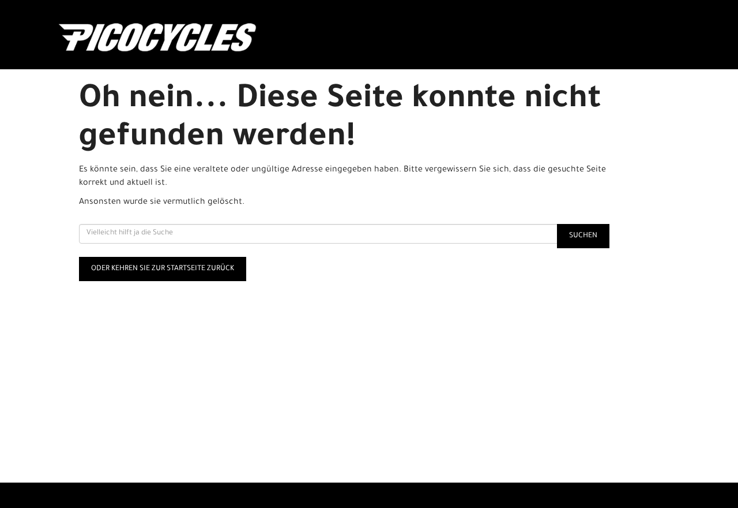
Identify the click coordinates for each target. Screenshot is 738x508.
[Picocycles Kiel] (182, 37)
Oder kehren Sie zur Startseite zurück (162, 269)
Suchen (583, 236)
